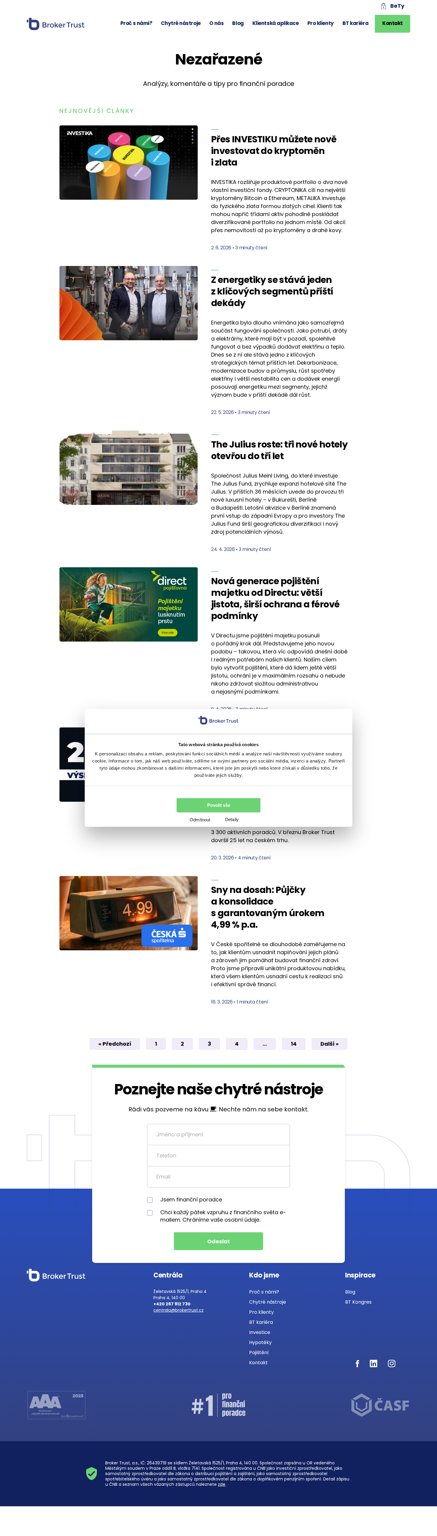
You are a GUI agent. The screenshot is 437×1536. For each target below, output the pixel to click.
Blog (237, 23)
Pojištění (259, 1352)
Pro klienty (320, 23)
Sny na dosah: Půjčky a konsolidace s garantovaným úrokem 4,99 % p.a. (267, 907)
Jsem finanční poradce (191, 1199)
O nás (216, 23)
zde (221, 1484)
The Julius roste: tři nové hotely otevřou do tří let (279, 450)
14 (294, 1043)
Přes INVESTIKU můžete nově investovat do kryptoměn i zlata (273, 151)
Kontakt (392, 23)
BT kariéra (355, 23)
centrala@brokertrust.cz (178, 1310)
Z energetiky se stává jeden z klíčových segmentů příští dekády (272, 291)
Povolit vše (218, 805)
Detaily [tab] (232, 819)
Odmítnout (200, 819)
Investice (259, 1332)
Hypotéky (260, 1342)
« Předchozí (114, 1043)
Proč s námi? (136, 23)
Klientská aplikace (275, 23)
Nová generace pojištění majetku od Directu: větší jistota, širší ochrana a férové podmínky (275, 598)
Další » (329, 1043)
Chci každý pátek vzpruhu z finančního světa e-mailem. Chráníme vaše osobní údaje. (223, 1216)
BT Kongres (358, 1302)
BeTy (397, 6)
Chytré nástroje (180, 23)
